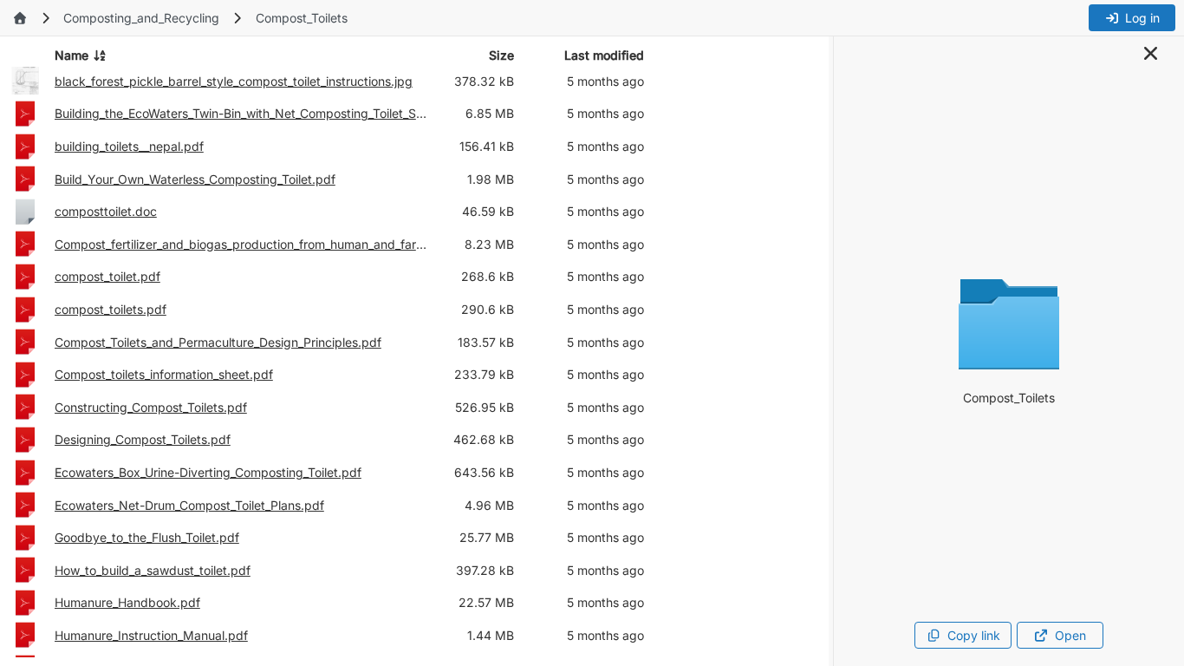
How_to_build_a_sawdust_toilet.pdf (152, 570)
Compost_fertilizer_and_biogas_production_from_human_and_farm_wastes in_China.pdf (241, 244)
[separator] (831, 351)
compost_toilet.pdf (107, 276)
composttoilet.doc (106, 211)
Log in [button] (1142, 17)
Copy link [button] (973, 635)
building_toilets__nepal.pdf (129, 146)
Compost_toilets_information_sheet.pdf (164, 374)
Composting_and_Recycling (141, 17)
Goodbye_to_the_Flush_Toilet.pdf (147, 537)
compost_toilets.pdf (110, 309)
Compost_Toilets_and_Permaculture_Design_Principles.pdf (218, 342)
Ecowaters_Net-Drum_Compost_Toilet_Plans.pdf (189, 505)
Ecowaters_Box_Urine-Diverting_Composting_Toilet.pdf (208, 472)
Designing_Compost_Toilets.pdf (143, 439)
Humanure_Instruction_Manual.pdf (151, 635)
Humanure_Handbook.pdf (127, 602)
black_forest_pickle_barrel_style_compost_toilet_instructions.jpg (234, 81)
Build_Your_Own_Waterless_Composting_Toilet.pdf (195, 179)
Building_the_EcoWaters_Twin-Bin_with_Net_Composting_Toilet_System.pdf (241, 113)
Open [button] (1070, 635)
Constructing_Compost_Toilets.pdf (151, 407)
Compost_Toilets (302, 17)
